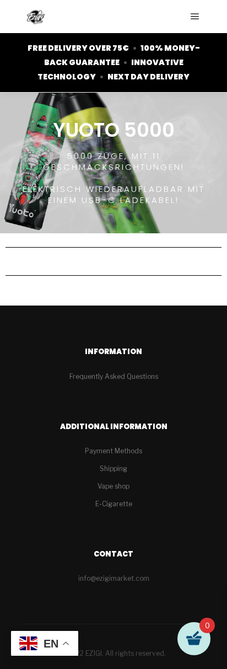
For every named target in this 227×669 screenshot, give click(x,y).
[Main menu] (195, 16)
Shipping (113, 468)
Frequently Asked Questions (113, 376)
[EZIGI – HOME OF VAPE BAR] (36, 16)
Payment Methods (113, 451)
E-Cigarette (113, 504)
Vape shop (113, 486)
